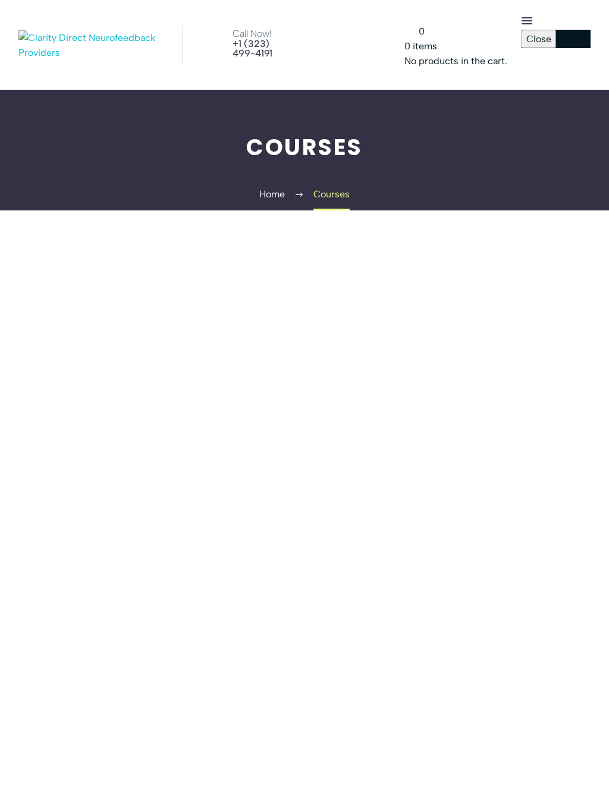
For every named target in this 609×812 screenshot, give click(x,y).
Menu (527, 21)
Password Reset (556, 70)
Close (538, 39)
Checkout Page (555, 55)
